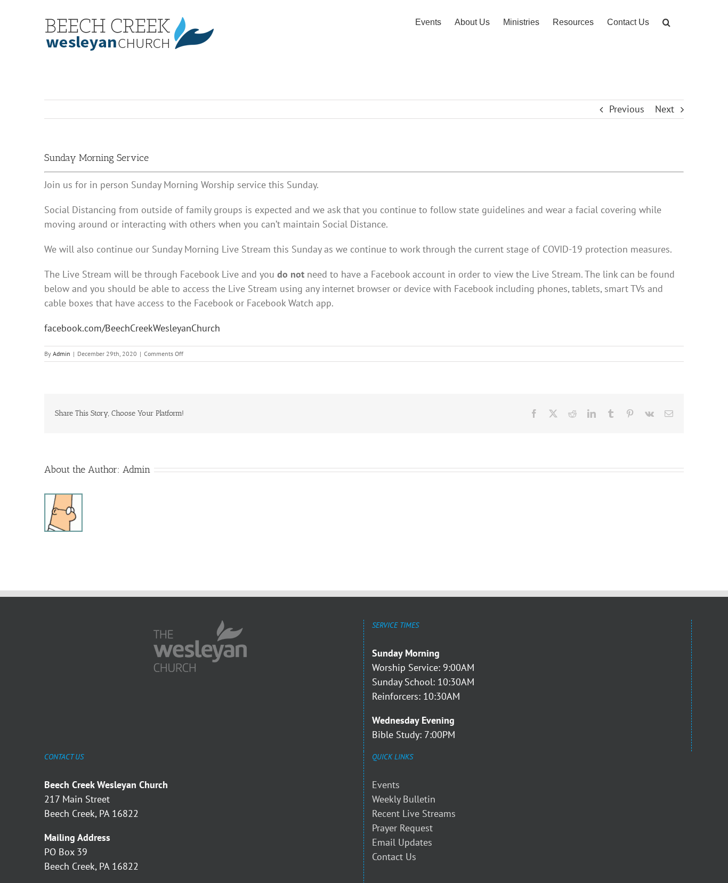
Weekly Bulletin (403, 799)
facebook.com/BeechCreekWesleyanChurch (132, 328)
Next (664, 109)
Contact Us (394, 856)
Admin (61, 354)
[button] (666, 22)
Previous (626, 109)
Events (386, 785)
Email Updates (402, 842)
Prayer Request (402, 828)
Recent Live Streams (414, 813)
